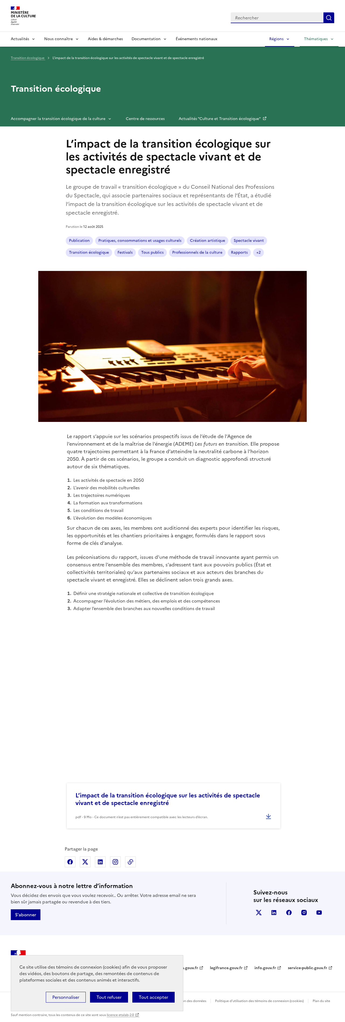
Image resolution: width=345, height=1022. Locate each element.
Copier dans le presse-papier (130, 861)
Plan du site (321, 1001)
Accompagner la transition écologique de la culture (58, 119)
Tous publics (152, 252)
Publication (79, 240)
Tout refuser (109, 997)
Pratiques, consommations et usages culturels (139, 240)
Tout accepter (153, 997)
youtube (319, 912)
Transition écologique (28, 58)
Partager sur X (85, 861)
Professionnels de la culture (197, 252)
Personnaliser (65, 997)
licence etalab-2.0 (120, 1015)
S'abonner (25, 914)
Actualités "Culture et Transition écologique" (220, 119)
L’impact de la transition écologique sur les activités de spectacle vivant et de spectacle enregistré (167, 799)
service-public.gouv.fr (307, 968)
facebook (289, 912)
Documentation (146, 39)
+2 (258, 252)
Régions (276, 39)
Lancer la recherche (328, 17)
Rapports (239, 252)
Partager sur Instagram (115, 861)
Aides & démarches (105, 39)
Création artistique (207, 240)
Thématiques (316, 39)
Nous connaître (58, 39)
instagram (304, 912)
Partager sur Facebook (70, 861)
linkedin (273, 912)
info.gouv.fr (265, 968)
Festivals (125, 252)
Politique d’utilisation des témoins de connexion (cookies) (259, 1001)
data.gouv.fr (187, 968)
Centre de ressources (145, 119)
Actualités (20, 39)
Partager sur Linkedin (100, 861)
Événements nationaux (196, 39)
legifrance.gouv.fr (226, 968)
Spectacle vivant (249, 240)
